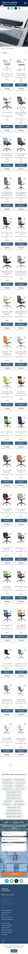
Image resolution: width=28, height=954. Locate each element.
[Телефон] (16, 8)
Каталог (3, 584)
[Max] (19, 8)
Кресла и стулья (10, 584)
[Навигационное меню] (25, 3)
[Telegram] (8, 8)
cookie (15, 945)
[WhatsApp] (12, 8)
